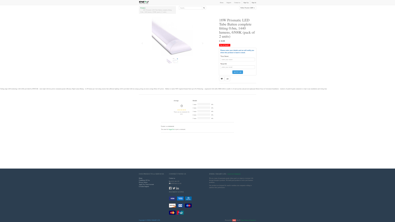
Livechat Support (144, 186)
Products (142, 8)
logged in (171, 129)
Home (140, 178)
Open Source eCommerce (248, 220)
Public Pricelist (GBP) (247, 8)
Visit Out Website (234, 174)
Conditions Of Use (144, 180)
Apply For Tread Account (146, 184)
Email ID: (223, 64)
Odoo (234, 220)
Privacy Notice (143, 182)
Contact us (172, 178)
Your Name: (224, 56)
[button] (143, 42)
